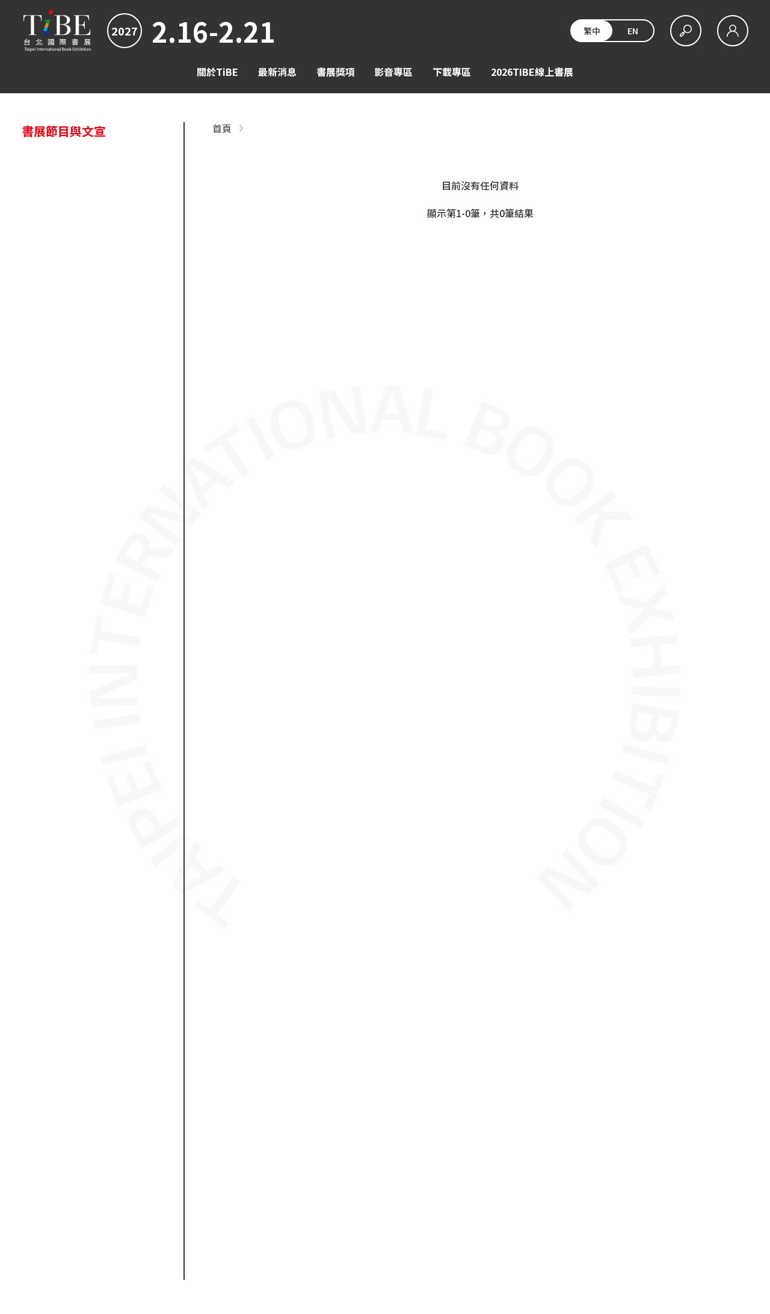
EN (632, 31)
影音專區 (393, 71)
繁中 (592, 31)
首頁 (222, 128)
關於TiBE (217, 71)
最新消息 (277, 71)
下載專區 (452, 71)
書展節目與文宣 (64, 131)
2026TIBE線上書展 (532, 71)
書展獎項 (335, 71)
